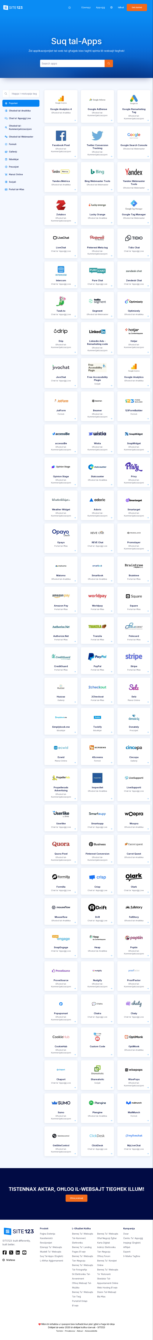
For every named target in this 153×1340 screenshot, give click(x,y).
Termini (59, 1331)
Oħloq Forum (103, 1256)
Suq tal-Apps (51, 1256)
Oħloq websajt (76, 1198)
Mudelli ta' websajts (50, 1251)
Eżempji (86, 7)
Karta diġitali (103, 1242)
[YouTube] (24, 1252)
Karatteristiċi (46, 1238)
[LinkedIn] (18, 1252)
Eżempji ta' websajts (51, 1247)
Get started (137, 7)
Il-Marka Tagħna (131, 1256)
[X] (11, 1252)
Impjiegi (132, 1242)
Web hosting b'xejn (107, 1287)
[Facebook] (5, 1252)
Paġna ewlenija (47, 1233)
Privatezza (70, 1331)
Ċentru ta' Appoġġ (133, 1238)
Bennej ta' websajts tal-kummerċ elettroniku (82, 1238)
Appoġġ (100, 7)
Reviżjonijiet (46, 1242)
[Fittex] (109, 63)
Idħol (121, 7)
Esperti (126, 1251)
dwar (126, 1233)
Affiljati (126, 1247)
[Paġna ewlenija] (70, 7)
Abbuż (80, 1331)
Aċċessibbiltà (91, 1331)
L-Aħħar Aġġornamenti (51, 1260)
